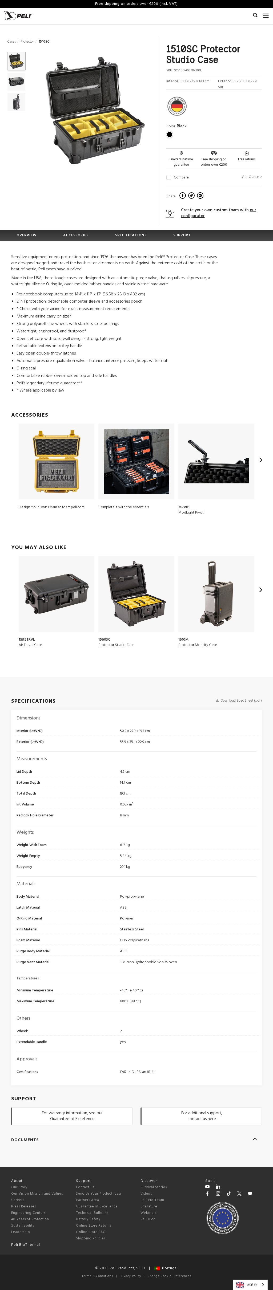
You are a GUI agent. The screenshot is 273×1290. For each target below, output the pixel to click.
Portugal (169, 1268)
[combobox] (250, 1285)
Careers (17, 1200)
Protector (27, 41)
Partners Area (87, 1200)
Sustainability (22, 1225)
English (252, 1284)
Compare (181, 177)
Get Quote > (252, 177)
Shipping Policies (91, 1238)
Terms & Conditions (97, 1276)
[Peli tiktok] (229, 1194)
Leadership (20, 1232)
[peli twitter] (239, 1194)
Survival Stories (153, 1187)
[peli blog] (250, 1194)
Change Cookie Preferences (169, 1276)
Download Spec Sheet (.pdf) (241, 700)
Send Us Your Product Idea (98, 1194)
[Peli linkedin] (218, 1187)
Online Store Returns (93, 1225)
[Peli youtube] (207, 1187)
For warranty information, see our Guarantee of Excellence (72, 1116)
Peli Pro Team (152, 1200)
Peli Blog (148, 1219)
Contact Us (85, 1187)
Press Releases (23, 1206)
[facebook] (183, 196)
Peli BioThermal (25, 1245)
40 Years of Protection (30, 1219)
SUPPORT (182, 235)
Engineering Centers (28, 1213)
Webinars (148, 1213)
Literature (148, 1206)
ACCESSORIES (76, 235)
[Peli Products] (207, 1194)
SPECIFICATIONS (131, 235)
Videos (146, 1194)
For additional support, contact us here (201, 1116)
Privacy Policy (130, 1276)
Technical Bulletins (92, 1213)
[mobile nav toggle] (266, 14)
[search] (255, 16)
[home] (18, 15)
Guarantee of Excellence (97, 1206)
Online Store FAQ (91, 1232)
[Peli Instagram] (218, 1194)
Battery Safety (88, 1219)
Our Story (19, 1187)
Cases (11, 41)
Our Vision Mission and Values (37, 1194)
